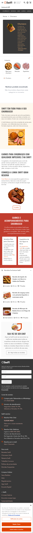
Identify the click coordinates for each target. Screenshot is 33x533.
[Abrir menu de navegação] (2, 3)
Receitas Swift (6, 452)
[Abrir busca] (24, 2)
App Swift (4, 484)
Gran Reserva (5, 179)
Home (5, 16)
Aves (18, 11)
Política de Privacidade (14, 515)
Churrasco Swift (6, 455)
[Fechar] (31, 505)
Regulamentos (6, 481)
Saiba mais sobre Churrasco (22, 49)
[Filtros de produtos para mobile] (29, 78)
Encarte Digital (6, 487)
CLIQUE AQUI (9, 421)
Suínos (23, 11)
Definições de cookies (17, 519)
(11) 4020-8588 (9, 401)
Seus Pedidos (5, 475)
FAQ (2, 478)
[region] (16, 518)
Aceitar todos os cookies (16, 529)
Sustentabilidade (7, 501)
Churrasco (6, 11)
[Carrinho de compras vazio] (30, 2)
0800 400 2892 (15, 432)
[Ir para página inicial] (8, 2)
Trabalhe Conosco (7, 461)
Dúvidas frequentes (7, 467)
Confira (16, 208)
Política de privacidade (9, 464)
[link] (5, 7)
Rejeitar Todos (16, 524)
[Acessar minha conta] (27, 2)
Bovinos (13, 11)
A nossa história (6, 495)
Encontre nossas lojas (8, 498)
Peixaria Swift (5, 458)
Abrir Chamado (9, 444)
